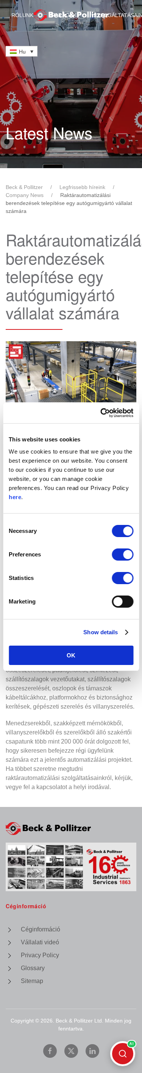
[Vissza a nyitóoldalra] (71, 15)
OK (71, 655)
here (15, 497)
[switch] (122, 554)
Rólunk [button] (22, 15)
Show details (100, 632)
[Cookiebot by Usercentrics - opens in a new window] (101, 413)
